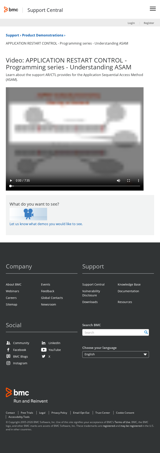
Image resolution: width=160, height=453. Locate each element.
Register (149, 23)
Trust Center (102, 412)
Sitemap (11, 304)
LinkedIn (54, 343)
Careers (11, 298)
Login (131, 23)
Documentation (128, 291)
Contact (10, 412)
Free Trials (27, 412)
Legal (42, 412)
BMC (27, 396)
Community (21, 343)
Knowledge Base (129, 284)
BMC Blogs (20, 356)
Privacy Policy (59, 412)
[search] (146, 332)
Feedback (47, 291)
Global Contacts (52, 298)
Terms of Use (122, 422)
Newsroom (48, 304)
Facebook (19, 350)
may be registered (131, 426)
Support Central (45, 10)
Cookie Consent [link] (125, 412)
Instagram (20, 363)
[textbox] (115, 332)
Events (45, 284)
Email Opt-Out (81, 412)
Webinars (12, 291)
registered (109, 426)
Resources (125, 302)
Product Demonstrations (43, 35)
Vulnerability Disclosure (91, 293)
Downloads (90, 302)
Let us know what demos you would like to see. (46, 224)
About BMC (13, 284)
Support (13, 35)
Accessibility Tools (19, 417)
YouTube (55, 350)
